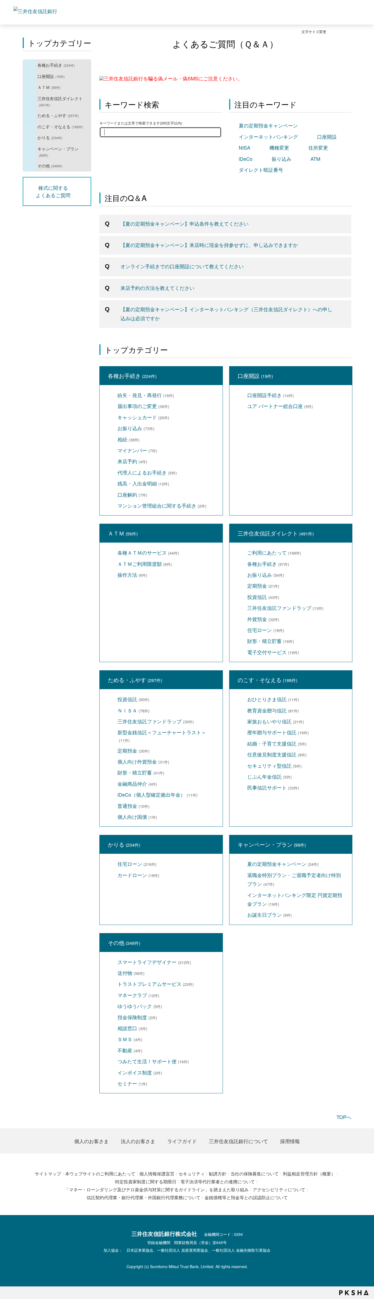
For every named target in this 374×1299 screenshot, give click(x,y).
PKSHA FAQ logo (354, 1292)
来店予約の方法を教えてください (157, 287)
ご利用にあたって (274, 552)
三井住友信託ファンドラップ (285, 607)
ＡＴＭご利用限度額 (144, 563)
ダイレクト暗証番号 (261, 169)
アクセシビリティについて (279, 1189)
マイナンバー (137, 450)
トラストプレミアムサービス (155, 983)
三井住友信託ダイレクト (60, 101)
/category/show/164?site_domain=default (29, 165)
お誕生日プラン (269, 914)
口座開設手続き (270, 394)
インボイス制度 (139, 1072)
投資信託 (263, 596)
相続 (128, 439)
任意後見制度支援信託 (277, 754)
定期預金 (263, 585)
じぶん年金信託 (269, 776)
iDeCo (245, 158)
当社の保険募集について (255, 1173)
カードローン (138, 874)
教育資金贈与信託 (273, 710)
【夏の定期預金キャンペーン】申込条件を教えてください (184, 223)
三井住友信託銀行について (238, 1140)
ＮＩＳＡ (133, 710)
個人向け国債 (137, 816)
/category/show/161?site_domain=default (29, 76)
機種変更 (279, 147)
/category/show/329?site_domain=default (29, 126)
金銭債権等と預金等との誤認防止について (246, 1197)
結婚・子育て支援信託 (277, 743)
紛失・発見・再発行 (145, 394)
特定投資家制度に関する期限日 (145, 1181)
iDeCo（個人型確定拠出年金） (157, 794)
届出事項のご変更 (143, 405)
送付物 (131, 972)
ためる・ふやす (58, 115)
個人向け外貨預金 (143, 761)
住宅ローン (265, 629)
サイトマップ (48, 1173)
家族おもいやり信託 (275, 721)
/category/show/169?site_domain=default (29, 137)
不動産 (129, 1050)
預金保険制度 (137, 1017)
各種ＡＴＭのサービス (148, 552)
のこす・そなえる (60, 126)
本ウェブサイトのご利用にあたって (100, 1173)
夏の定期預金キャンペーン (268, 125)
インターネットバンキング (268, 136)
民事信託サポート (273, 787)
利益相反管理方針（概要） (309, 1173)
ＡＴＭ (49, 87)
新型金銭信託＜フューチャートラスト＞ (161, 736)
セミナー (132, 1083)
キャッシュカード (143, 417)
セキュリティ (192, 1173)
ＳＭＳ (129, 1038)
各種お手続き (56, 65)
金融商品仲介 (137, 783)
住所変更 (318, 147)
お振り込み (135, 428)
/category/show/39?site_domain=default (29, 65)
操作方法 (132, 574)
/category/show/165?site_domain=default (29, 151)
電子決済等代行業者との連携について (217, 1181)
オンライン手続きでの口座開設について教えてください (182, 266)
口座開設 (51, 76)
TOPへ (343, 1116)
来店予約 (132, 461)
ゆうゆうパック (139, 1005)
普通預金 (133, 805)
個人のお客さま (91, 1140)
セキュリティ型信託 (274, 765)
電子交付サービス (273, 652)
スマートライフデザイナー (154, 961)
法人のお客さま (138, 1140)
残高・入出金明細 (143, 483)
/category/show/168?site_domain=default (29, 87)
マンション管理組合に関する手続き (161, 505)
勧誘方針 (217, 1173)
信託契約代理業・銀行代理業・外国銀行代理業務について (143, 1197)
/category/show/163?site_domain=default (29, 115)
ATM (315, 158)
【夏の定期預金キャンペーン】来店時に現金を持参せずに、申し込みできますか (209, 244)
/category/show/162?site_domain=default (29, 101)
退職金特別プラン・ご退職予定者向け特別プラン (294, 879)
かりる (50, 137)
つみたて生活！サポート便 (153, 1061)
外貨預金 (263, 618)
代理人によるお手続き (147, 472)
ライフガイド (182, 1140)
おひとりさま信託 (273, 699)
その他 (50, 165)
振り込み (281, 158)
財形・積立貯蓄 (270, 640)
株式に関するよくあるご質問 (53, 191)
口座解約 (132, 494)
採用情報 (290, 1140)
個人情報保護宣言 (156, 1173)
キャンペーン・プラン (58, 151)
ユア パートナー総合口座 (280, 405)
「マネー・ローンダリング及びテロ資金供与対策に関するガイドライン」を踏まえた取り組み (157, 1189)
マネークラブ (138, 994)
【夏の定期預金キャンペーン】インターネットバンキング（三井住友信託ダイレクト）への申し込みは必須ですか (226, 313)
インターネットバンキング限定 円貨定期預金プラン (294, 899)
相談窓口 (132, 1028)
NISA (244, 147)
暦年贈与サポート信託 (278, 732)
